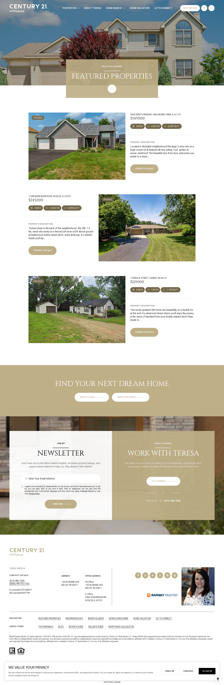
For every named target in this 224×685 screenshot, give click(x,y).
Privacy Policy (34, 494)
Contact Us (190, 8)
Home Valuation (140, 8)
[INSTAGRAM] (145, 575)
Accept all (207, 671)
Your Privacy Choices (112, 682)
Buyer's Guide (76, 626)
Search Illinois (96, 618)
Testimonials (45, 626)
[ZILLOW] (175, 575)
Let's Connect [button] (164, 618)
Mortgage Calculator (121, 626)
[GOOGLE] (167, 575)
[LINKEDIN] (153, 575)
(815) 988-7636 (172, 501)
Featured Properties (49, 618)
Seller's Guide (95, 626)
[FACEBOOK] (138, 575)
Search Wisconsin (118, 618)
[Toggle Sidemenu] (211, 8)
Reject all (169, 671)
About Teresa (92, 8)
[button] (163, 481)
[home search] (204, 8)
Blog (61, 626)
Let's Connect (163, 8)
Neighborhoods (74, 618)
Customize (188, 671)
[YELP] (160, 575)
